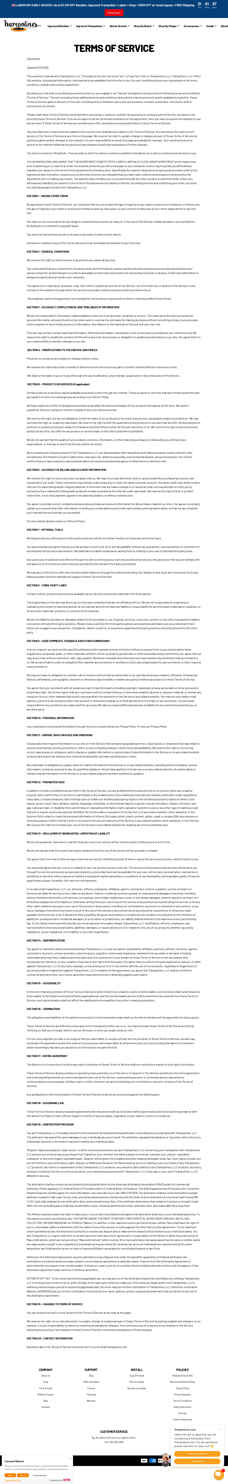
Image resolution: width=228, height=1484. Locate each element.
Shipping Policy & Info (182, 1375)
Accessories (191, 26)
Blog (45, 1400)
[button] (219, 1475)
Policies (182, 1370)
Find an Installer (136, 1381)
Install (137, 1370)
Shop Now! (113, 12)
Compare (45, 1407)
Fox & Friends (45, 1388)
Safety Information (182, 1407)
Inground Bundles (58, 26)
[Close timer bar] (221, 9)
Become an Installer (136, 1388)
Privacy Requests (182, 1394)
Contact (91, 1388)
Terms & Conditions (182, 1400)
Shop (45, 1381)
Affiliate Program (45, 1394)
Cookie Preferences (182, 1419)
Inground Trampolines (89, 26)
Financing (91, 1394)
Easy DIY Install (137, 1375)
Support (91, 1370)
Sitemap (182, 1413)
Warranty (91, 1400)
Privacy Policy (182, 1388)
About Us (45, 1375)
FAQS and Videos (91, 1381)
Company (45, 1370)
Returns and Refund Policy (182, 1381)
